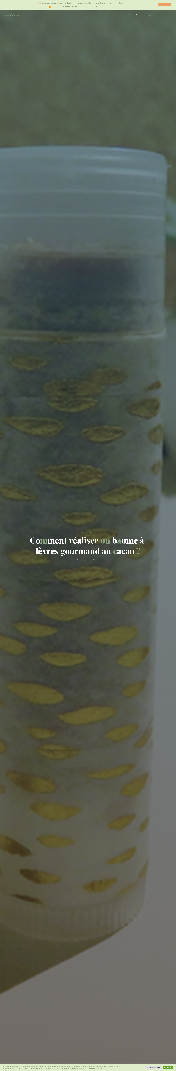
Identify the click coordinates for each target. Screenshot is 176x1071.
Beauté (83, 532)
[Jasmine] (11, 15)
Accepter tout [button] (168, 1067)
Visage (92, 532)
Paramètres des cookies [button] (153, 1067)
